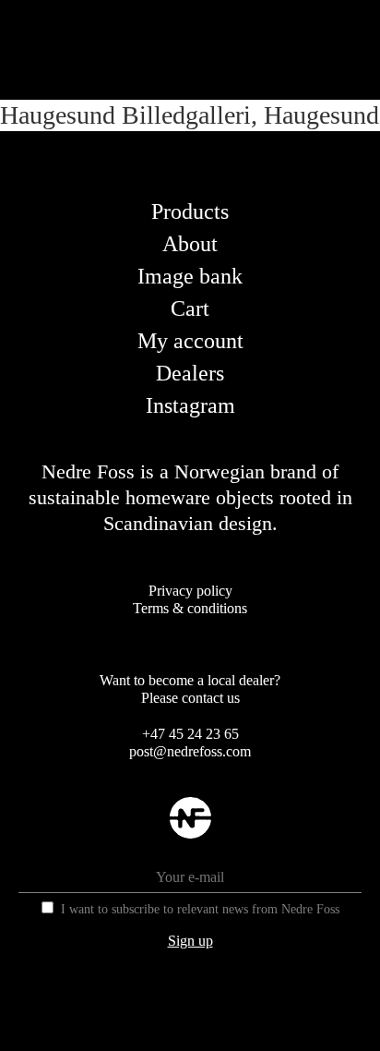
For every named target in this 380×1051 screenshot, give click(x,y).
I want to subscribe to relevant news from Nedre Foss (200, 909)
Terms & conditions (190, 608)
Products (190, 211)
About (190, 244)
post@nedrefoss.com (190, 751)
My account (190, 341)
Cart (190, 308)
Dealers (190, 373)
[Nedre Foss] (190, 833)
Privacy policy (190, 590)
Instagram (190, 405)
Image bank (190, 276)
